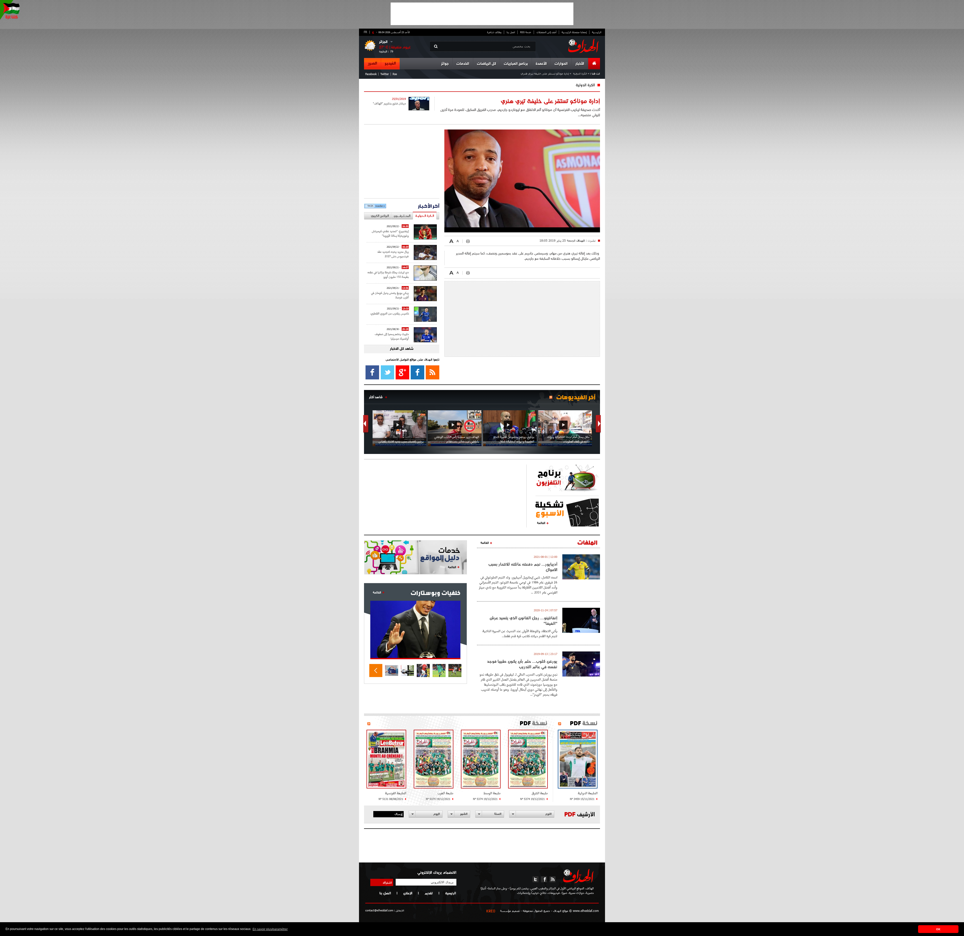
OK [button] (938, 929)
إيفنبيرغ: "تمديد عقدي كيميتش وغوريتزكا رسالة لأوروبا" (390, 233)
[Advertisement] (482, 14)
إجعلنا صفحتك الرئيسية (574, 32)
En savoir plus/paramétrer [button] (270, 929)
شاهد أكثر (376, 397)
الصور (372, 63)
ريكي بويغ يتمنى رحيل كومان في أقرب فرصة (390, 295)
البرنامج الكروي (380, 215)
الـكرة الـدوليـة (424, 215)
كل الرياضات (486, 64)
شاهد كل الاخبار (401, 349)
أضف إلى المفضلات (546, 32)
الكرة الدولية (580, 73)
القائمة (541, 522)
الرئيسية (596, 32)
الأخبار (579, 64)
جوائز (445, 64)
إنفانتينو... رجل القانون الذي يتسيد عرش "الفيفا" (523, 620)
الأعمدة (541, 64)
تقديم (429, 893)
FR (365, 32)
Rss (395, 74)
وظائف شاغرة (494, 32)
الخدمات (462, 64)
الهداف (580, 240)
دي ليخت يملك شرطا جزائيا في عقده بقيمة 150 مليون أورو (388, 274)
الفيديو (390, 63)
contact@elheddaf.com (379, 910)
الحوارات (561, 64)
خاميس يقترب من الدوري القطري (390, 313)
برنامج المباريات (516, 64)
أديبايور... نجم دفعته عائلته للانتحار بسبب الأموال (522, 566)
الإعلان (407, 893)
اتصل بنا (511, 32)
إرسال (398, 814)
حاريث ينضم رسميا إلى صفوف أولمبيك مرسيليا (392, 336)
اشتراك (387, 882)
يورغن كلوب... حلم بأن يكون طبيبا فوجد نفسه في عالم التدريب (522, 664)
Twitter (384, 74)
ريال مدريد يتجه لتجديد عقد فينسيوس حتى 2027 (393, 254)
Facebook (371, 74)
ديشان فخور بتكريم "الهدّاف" (389, 103)
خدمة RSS (525, 32)
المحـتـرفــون (402, 215)
